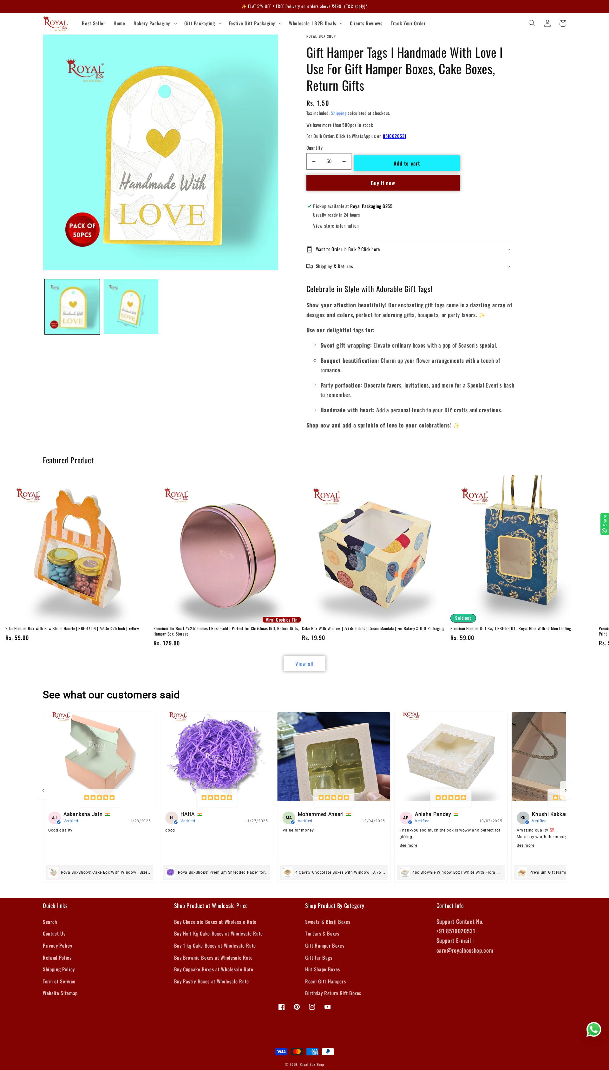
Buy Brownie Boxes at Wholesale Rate (213, 957)
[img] (99, 798)
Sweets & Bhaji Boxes (327, 921)
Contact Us (54, 933)
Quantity (314, 148)
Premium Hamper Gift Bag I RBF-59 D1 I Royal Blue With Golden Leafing (510, 628)
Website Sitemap (60, 992)
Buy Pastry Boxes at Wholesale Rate (211, 981)
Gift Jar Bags (318, 957)
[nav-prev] (43, 790)
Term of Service (59, 981)
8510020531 (394, 136)
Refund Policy (57, 957)
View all (304, 664)
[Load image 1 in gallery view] (72, 306)
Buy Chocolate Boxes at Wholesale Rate (215, 921)
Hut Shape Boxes (322, 969)
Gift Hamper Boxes (324, 945)
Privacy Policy (57, 945)
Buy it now (383, 183)
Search (50, 921)
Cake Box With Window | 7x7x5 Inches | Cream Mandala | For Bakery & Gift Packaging (373, 628)
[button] (154, 23)
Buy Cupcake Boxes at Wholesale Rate (213, 969)
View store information (336, 225)
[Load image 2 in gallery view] (131, 306)
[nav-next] (565, 790)
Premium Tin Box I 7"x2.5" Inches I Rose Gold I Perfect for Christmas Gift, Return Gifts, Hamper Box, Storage (226, 631)
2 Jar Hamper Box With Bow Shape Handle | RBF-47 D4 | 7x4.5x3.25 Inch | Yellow (72, 628)
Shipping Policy (59, 969)
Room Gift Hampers (325, 981)
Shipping (338, 113)
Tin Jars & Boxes (322, 933)
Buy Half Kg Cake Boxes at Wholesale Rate (218, 933)
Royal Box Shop (312, 1064)
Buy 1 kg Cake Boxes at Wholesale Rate (215, 945)
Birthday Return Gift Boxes (333, 992)
